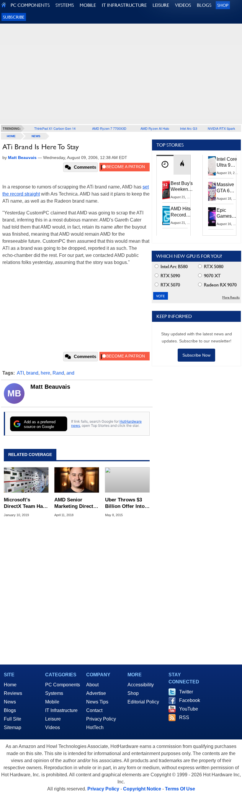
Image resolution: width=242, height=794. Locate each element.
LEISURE (161, 5)
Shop (222, 5)
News (36, 136)
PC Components (62, 684)
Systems (54, 693)
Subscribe (13, 16)
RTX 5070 (169, 285)
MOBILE (88, 5)
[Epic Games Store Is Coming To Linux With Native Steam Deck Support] (212, 216)
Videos (52, 727)
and (70, 372)
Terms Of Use (180, 788)
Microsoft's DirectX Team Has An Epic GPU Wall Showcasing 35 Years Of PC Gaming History (25, 503)
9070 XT (212, 275)
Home (10, 684)
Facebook (189, 700)
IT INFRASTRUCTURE (124, 5)
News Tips (97, 701)
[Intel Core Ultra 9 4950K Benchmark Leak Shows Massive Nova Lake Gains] (212, 165)
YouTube (188, 708)
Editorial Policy (143, 701)
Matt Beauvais (50, 386)
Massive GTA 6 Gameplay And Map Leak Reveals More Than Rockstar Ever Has (228, 188)
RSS (184, 717)
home (11, 136)
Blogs (10, 710)
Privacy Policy (101, 718)
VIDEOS (183, 5)
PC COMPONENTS (30, 5)
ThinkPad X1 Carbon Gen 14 (55, 128)
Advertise (96, 693)
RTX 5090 (169, 275)
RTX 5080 (213, 266)
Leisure (53, 718)
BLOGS (204, 5)
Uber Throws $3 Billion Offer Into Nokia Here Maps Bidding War (125, 503)
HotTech (95, 727)
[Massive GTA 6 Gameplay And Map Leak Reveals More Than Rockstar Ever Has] (212, 191)
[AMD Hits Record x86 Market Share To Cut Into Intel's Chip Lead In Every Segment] (166, 215)
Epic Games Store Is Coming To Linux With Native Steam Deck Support (228, 213)
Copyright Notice (142, 788)
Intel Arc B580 (173, 266)
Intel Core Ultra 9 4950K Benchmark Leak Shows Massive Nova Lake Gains (229, 162)
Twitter (186, 691)
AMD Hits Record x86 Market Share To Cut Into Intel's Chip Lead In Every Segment (182, 212)
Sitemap (12, 727)
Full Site (12, 718)
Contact (94, 710)
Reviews (13, 693)
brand (32, 372)
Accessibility (140, 684)
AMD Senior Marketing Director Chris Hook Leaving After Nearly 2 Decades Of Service (76, 503)
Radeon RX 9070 (220, 285)
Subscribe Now (196, 355)
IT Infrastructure (61, 710)
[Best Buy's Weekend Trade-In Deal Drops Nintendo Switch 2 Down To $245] (166, 190)
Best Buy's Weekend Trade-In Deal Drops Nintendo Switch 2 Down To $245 (182, 187)
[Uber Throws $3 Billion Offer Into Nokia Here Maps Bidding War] (127, 480)
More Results (231, 297)
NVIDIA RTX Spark (221, 128)
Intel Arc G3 (188, 128)
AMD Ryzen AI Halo (154, 128)
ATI (20, 372)
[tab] (165, 165)
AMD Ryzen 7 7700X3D (109, 128)
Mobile (52, 701)
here (45, 372)
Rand (58, 372)
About (92, 684)
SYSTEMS (64, 5)
